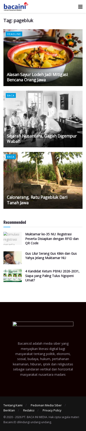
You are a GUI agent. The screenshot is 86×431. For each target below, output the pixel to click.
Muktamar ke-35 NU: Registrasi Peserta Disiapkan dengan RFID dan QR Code (52, 238)
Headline (14, 34)
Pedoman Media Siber (46, 405)
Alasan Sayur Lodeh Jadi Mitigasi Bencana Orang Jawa (37, 77)
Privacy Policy (52, 410)
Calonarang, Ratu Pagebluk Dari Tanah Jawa (37, 199)
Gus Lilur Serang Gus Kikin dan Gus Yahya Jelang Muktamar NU (51, 255)
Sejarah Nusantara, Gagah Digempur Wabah (42, 138)
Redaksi (28, 410)
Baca (10, 95)
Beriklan (9, 410)
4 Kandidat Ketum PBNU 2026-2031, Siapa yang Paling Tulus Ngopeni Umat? (52, 275)
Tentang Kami (12, 405)
